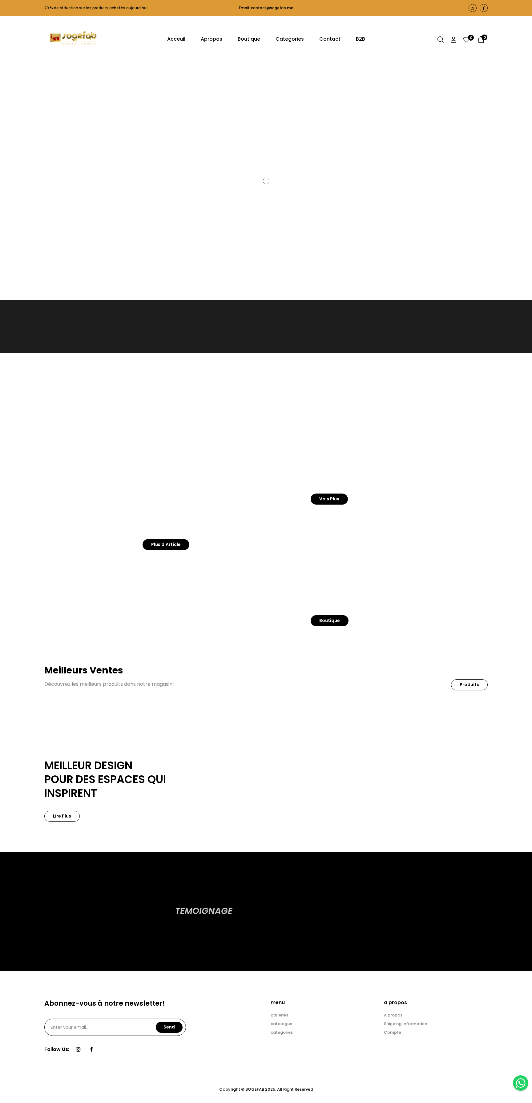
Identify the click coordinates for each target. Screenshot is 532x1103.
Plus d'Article (166, 544)
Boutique (329, 620)
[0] (466, 40)
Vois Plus (329, 499)
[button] (481, 40)
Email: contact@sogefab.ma (266, 7)
